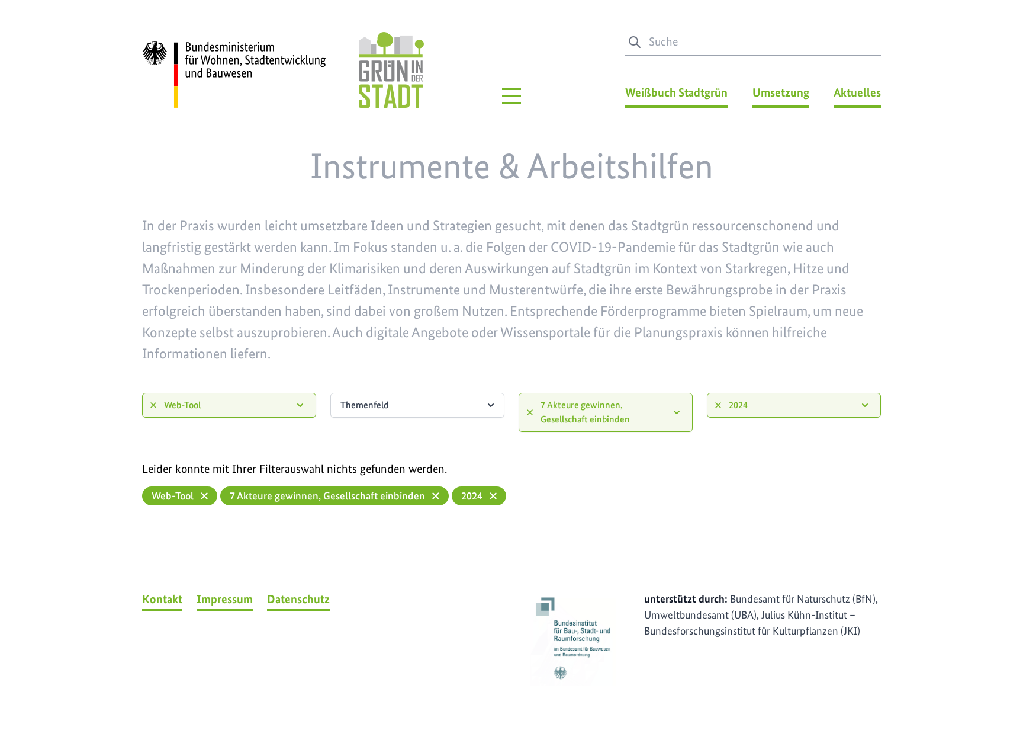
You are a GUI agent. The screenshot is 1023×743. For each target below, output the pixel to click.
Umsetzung (780, 92)
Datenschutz (298, 599)
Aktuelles (857, 92)
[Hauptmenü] (511, 96)
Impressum (225, 599)
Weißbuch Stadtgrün (676, 92)
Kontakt (162, 599)
